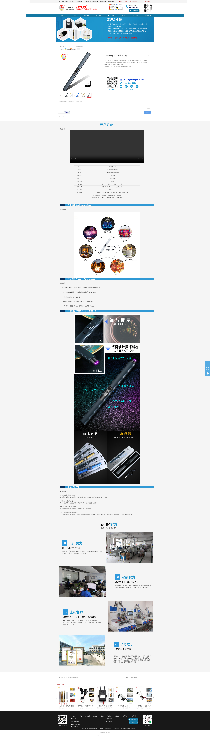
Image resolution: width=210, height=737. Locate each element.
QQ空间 (68, 49)
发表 (147, 112)
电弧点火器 (67, 46)
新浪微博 (74, 49)
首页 (61, 46)
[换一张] (67, 112)
